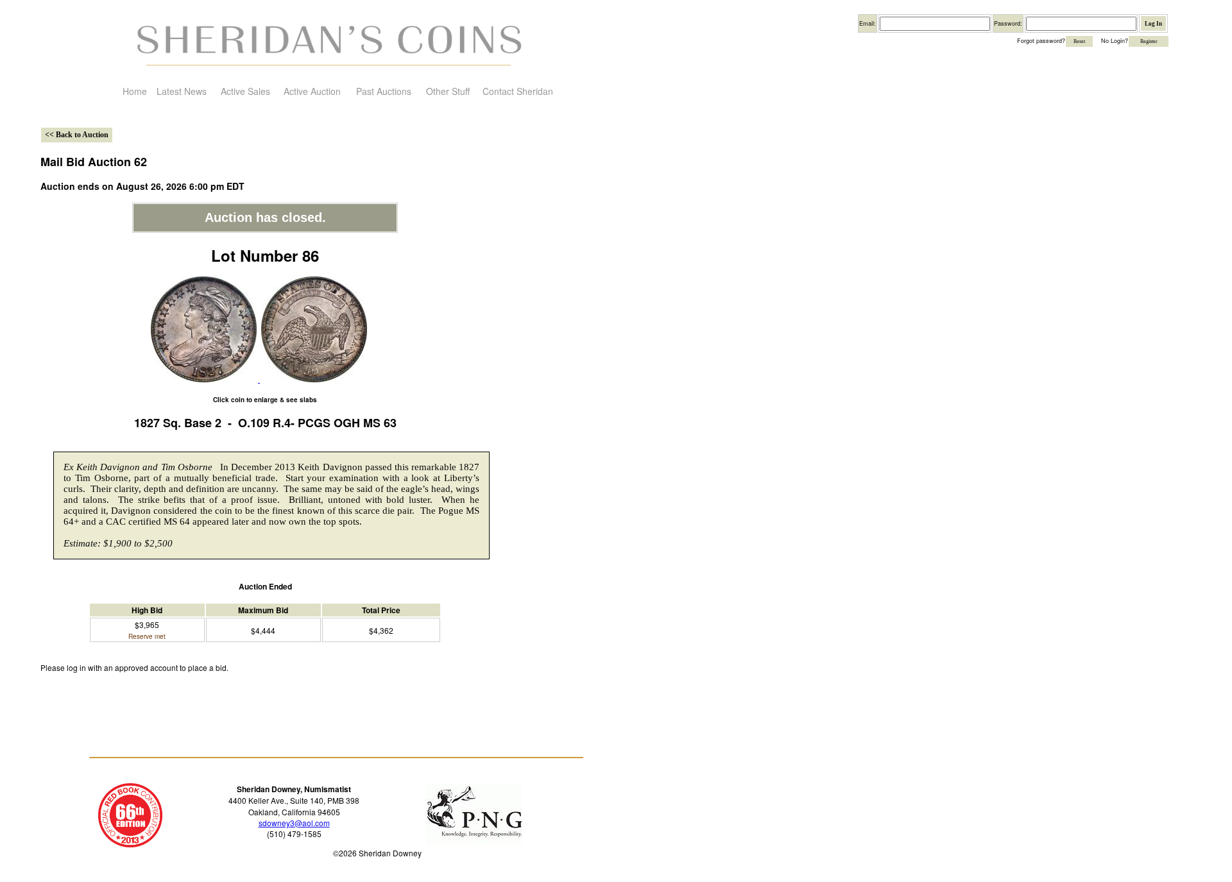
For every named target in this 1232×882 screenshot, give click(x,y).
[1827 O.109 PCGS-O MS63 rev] (313, 378)
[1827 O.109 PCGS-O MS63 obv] (204, 378)
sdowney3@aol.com (294, 822)
